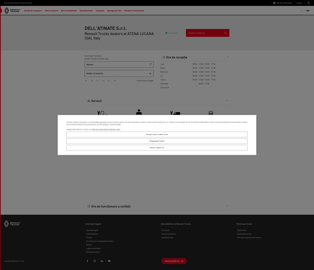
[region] (157, 135)
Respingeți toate (157, 141)
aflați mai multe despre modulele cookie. (106, 129)
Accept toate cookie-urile (157, 134)
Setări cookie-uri (157, 148)
